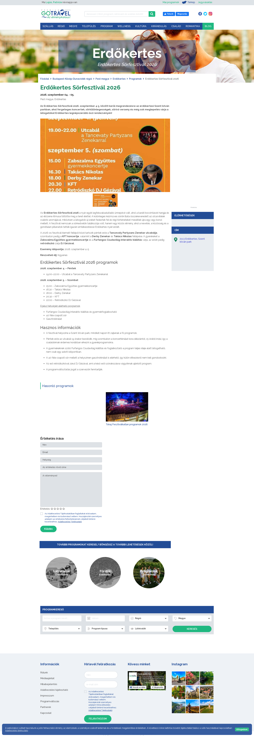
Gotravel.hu (144, 674)
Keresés (192, 629)
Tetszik (139, 687)
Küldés (48, 528)
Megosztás (158, 687)
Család (176, 26)
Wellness (124, 26)
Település (89, 26)
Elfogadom (242, 729)
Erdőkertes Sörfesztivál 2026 (80, 87)
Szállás (48, 26)
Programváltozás (49, 701)
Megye (73, 26)
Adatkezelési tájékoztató (54, 690)
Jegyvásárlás (205, 2)
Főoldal (44, 78)
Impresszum (47, 695)
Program (107, 26)
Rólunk (44, 672)
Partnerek (45, 707)
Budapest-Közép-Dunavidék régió (72, 78)
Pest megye (102, 78)
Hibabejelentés (48, 684)
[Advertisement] (194, 163)
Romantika (193, 26)
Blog (208, 26)
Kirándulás (159, 26)
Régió (61, 26)
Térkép (191, 2)
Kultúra (140, 26)
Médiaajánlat (47, 678)
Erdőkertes (119, 78)
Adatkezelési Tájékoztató (70, 522)
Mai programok (171, 2)
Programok (135, 78)
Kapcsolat (45, 713)
